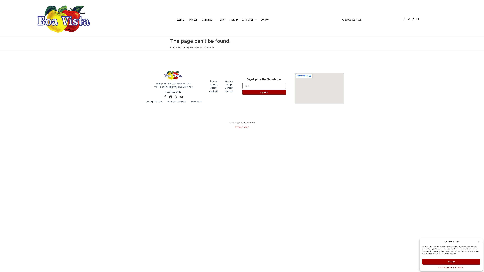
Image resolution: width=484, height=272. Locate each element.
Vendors (229, 81)
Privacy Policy (458, 267)
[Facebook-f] (404, 19)
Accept (451, 262)
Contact (265, 20)
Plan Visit (229, 91)
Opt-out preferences (445, 267)
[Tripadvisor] (418, 19)
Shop (222, 20)
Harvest (192, 20)
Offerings (207, 20)
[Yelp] (413, 19)
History (234, 20)
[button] (479, 241)
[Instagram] (409, 19)
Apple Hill (247, 20)
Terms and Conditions (176, 101)
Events (180, 20)
